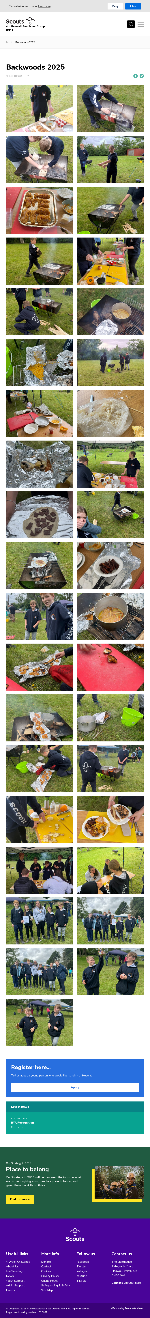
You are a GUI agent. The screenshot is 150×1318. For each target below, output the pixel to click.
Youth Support (15, 1281)
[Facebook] (135, 76)
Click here (134, 1282)
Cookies (46, 1271)
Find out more (20, 1199)
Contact (46, 1267)
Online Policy (49, 1281)
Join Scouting (14, 1271)
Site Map (47, 1290)
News (10, 1276)
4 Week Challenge (18, 1262)
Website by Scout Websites (127, 1308)
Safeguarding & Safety (55, 1285)
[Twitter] (142, 76)
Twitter (81, 1267)
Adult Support (15, 1285)
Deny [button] (115, 6)
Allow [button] (133, 6)
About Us (12, 1267)
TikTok (81, 1281)
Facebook (82, 1262)
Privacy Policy (50, 1276)
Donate (46, 1262)
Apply (75, 1087)
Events (10, 1290)
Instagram (82, 1271)
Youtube (81, 1276)
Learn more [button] (44, 6)
